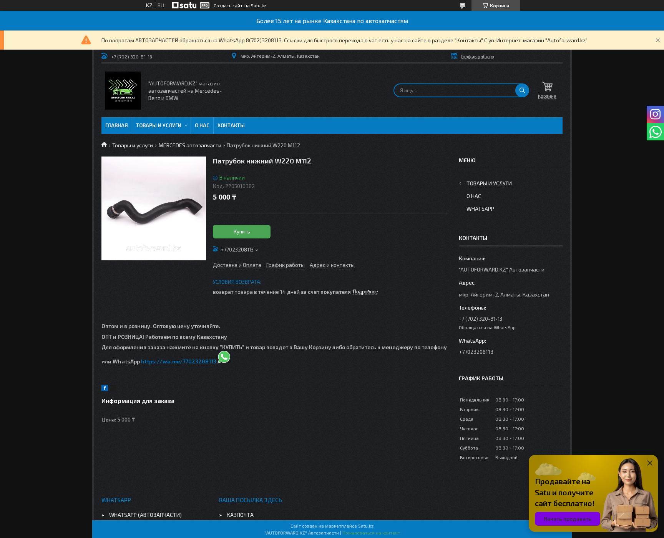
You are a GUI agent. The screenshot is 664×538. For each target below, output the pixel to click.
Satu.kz (366, 525)
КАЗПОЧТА (240, 514)
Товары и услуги (158, 125)
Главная (116, 125)
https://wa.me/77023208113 (178, 361)
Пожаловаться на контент (371, 532)
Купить (242, 231)
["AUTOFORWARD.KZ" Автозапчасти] (123, 91)
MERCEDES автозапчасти (190, 145)
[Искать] (522, 90)
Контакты (231, 125)
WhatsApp (480, 208)
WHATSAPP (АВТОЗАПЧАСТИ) (145, 514)
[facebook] (104, 389)
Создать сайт (228, 5)
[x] (113, 389)
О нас (202, 125)
